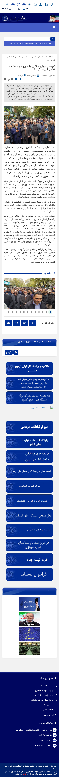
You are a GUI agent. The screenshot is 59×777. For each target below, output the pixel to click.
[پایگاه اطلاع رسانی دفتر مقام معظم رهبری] (29, 604)
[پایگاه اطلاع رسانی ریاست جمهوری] (29, 619)
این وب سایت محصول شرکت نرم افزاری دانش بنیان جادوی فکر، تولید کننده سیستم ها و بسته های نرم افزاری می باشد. (30, 772)
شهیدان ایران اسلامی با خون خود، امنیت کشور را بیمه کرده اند (29, 43)
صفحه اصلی (48, 709)
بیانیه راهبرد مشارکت (44, 695)
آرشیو (8, 352)
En (27, 8)
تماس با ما (49, 704)
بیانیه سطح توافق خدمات (42, 700)
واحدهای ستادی (33, 341)
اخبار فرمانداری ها (48, 341)
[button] (50, 312)
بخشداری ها (21, 341)
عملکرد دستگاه (47, 685)
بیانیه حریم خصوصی (44, 690)
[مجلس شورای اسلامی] (29, 648)
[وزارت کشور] (29, 634)
